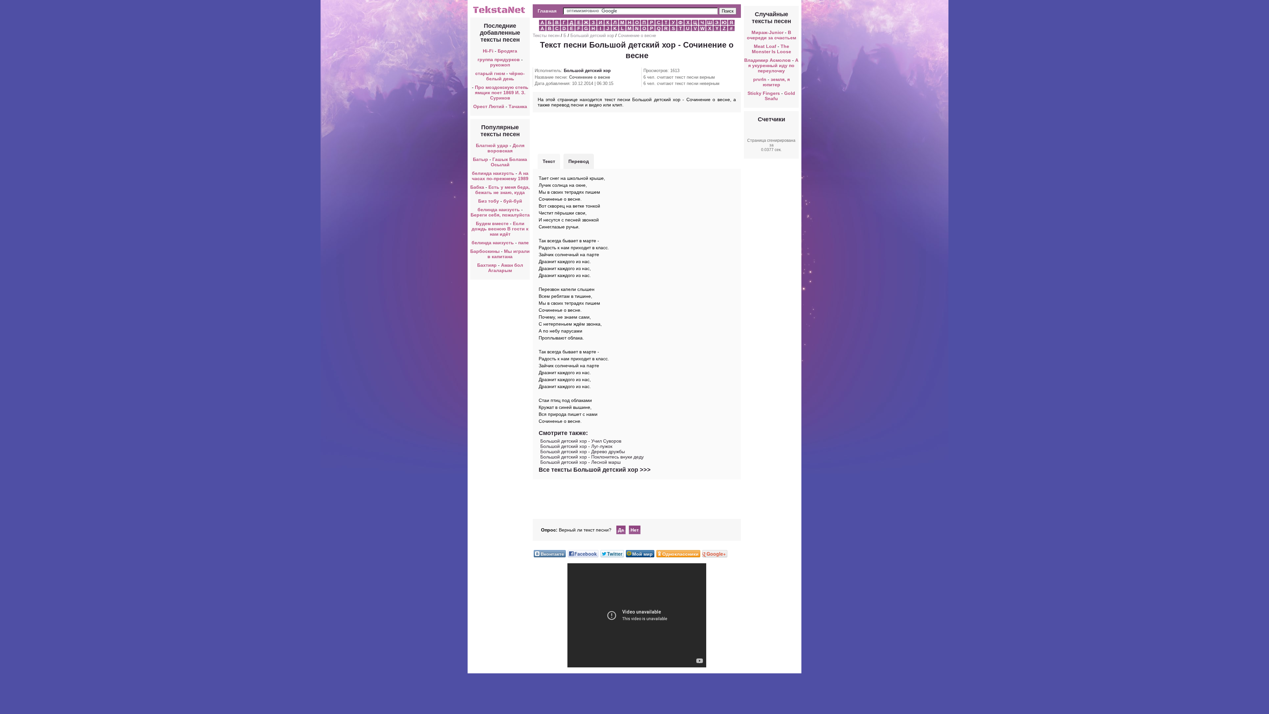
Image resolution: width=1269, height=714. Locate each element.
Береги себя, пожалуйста (500, 215)
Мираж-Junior (767, 32)
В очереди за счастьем (771, 35)
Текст (549, 161)
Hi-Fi (488, 51)
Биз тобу (488, 201)
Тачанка (518, 106)
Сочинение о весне (637, 35)
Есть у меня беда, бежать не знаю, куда (502, 189)
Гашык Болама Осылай (509, 162)
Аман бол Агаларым (505, 267)
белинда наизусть (493, 173)
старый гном (490, 73)
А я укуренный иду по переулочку (773, 65)
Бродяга (507, 51)
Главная (547, 11)
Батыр (480, 159)
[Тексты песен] (500, 12)
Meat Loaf (765, 46)
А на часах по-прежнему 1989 (500, 176)
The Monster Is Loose (771, 49)
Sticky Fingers (764, 93)
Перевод (578, 161)
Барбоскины (485, 251)
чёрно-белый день (505, 76)
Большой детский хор (592, 35)
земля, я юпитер (776, 82)
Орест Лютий (488, 106)
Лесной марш (606, 462)
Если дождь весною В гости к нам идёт (500, 229)
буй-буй (512, 201)
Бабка (477, 187)
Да (621, 530)
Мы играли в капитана (508, 254)
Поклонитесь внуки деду (617, 456)
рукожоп (500, 64)
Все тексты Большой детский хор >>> (595, 469)
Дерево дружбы (608, 451)
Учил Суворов (606, 441)
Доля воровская (505, 148)
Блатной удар (492, 145)
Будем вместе (492, 223)
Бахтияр (487, 265)
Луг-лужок (601, 446)
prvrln (759, 79)
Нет (635, 530)
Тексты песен (546, 35)
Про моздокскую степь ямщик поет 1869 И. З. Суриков (501, 92)
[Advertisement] (637, 132)
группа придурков (499, 59)
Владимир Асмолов (767, 60)
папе (523, 242)
